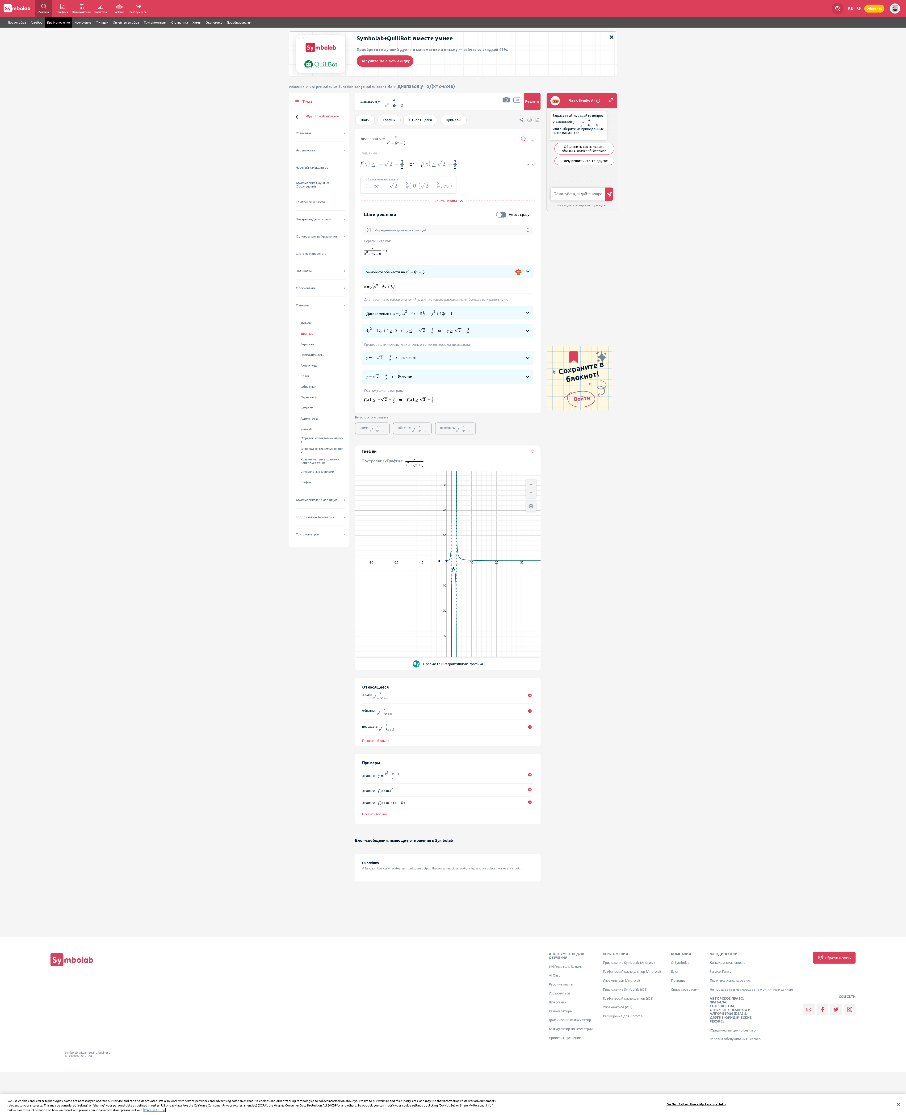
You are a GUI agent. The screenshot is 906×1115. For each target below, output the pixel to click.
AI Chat (554, 975)
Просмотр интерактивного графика (453, 664)
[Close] (898, 1104)
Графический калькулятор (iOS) (628, 998)
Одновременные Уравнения (316, 236)
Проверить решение (565, 1038)
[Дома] (71, 966)
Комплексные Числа (310, 202)
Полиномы (304, 271)
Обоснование (306, 288)
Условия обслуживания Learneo (735, 1039)
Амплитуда (309, 365)
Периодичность (312, 355)
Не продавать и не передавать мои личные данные (751, 989)
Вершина (307, 344)
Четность (308, 408)
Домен (306, 323)
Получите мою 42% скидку (385, 61)
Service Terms (720, 971)
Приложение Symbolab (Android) (629, 963)
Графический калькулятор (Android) (632, 971)
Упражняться (559, 993)
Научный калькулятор (312, 167)
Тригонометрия (307, 534)
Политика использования (730, 980)
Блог (675, 971)
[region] (453, 1104)
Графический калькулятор (570, 1020)
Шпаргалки (558, 1002)
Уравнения (303, 133)
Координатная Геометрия (315, 517)
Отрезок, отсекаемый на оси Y (322, 439)
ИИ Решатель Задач (565, 966)
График (306, 482)
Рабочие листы (561, 984)
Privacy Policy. (154, 1110)
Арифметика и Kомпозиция (316, 500)
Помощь (678, 980)
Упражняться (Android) (621, 980)
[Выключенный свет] (858, 8)
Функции (302, 305)
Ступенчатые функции (317, 471)
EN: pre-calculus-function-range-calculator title (351, 87)
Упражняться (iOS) (617, 1007)
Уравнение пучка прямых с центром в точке (320, 461)
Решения (297, 87)
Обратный (308, 386)
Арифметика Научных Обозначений (312, 184)
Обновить (874, 8)
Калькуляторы (561, 1011)
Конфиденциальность (727, 963)
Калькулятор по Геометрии (571, 1029)
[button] (506, 104)
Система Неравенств (311, 253)
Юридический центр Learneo (732, 1030)
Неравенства (305, 150)
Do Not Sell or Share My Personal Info (696, 1104)
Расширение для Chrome (622, 1016)
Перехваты (309, 397)
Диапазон (308, 333)
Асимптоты (309, 418)
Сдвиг (305, 376)
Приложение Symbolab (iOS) (625, 989)
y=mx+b (306, 429)
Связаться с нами (685, 989)
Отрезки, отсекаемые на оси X (322, 450)
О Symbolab (680, 963)
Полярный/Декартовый (313, 219)
